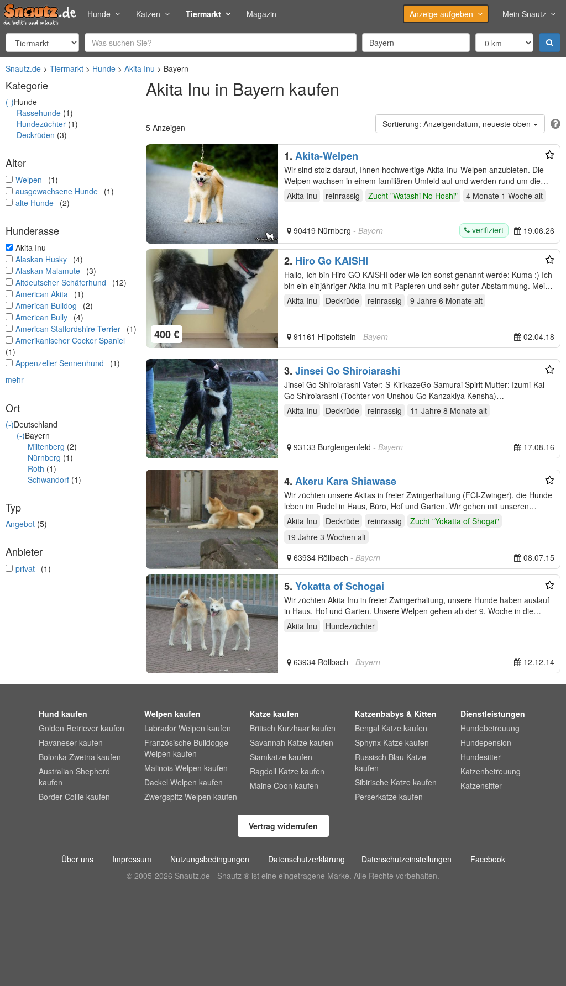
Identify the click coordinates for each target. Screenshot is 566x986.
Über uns (77, 858)
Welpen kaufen (172, 713)
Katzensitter (481, 785)
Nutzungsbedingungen (209, 858)
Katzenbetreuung (490, 771)
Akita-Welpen (326, 156)
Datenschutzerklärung (306, 858)
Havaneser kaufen (71, 742)
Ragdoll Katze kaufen (287, 771)
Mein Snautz (524, 13)
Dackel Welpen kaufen (183, 782)
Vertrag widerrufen (283, 825)
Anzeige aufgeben (441, 13)
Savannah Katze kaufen (291, 742)
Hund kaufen (63, 713)
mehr (15, 379)
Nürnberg (44, 457)
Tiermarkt (203, 13)
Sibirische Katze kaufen (396, 782)
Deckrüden (36, 134)
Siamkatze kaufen (281, 756)
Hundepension (485, 742)
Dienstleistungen (492, 713)
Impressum (131, 858)
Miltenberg (46, 446)
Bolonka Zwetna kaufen (80, 756)
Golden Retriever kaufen (81, 728)
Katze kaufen (274, 713)
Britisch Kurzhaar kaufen (293, 728)
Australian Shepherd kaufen (74, 777)
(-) (10, 101)
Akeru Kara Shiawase (345, 481)
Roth (36, 468)
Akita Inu (139, 68)
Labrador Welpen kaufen (187, 728)
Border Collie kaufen (74, 796)
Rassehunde (39, 112)
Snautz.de (23, 68)
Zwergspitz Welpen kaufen (190, 796)
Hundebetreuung (490, 728)
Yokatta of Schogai (339, 586)
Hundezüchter (41, 123)
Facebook (487, 858)
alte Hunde (34, 202)
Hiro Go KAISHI (331, 261)
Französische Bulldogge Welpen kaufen (186, 748)
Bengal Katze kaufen (391, 728)
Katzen (148, 13)
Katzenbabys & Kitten (396, 713)
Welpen (28, 179)
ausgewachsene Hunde (56, 191)
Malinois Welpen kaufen (186, 767)
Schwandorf (48, 479)
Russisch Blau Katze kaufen (390, 762)
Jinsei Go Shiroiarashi (347, 370)
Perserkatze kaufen (389, 796)
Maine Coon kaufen (284, 785)
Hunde (99, 13)
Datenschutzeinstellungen (406, 858)
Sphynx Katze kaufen (392, 742)
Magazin (261, 13)
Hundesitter (480, 756)
